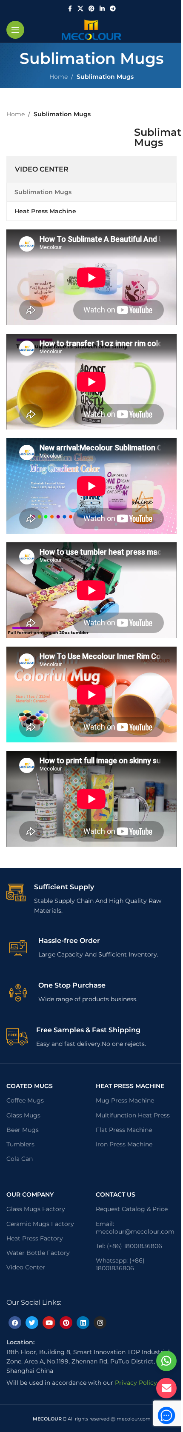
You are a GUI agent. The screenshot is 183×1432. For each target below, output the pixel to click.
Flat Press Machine (124, 1130)
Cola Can (19, 1159)
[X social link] (80, 8)
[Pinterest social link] (91, 8)
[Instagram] (100, 1322)
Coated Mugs (29, 1086)
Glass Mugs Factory (35, 1209)
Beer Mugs (22, 1130)
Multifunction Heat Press (133, 1115)
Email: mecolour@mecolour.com (135, 1227)
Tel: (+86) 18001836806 (129, 1246)
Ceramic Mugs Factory (40, 1224)
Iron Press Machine (124, 1144)
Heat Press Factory (34, 1238)
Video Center (25, 1267)
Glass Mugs (23, 1115)
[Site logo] (91, 29)
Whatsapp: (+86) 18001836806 (120, 1264)
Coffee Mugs (25, 1100)
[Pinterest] (66, 1322)
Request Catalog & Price (132, 1209)
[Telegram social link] (112, 8)
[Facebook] (15, 1322)
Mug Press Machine (125, 1100)
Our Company (30, 1194)
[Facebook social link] (70, 8)
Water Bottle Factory (38, 1253)
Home (58, 76)
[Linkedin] (83, 1322)
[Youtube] (49, 1322)
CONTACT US (115, 1194)
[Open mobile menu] (15, 29)
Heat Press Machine (130, 1086)
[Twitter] (32, 1322)
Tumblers (20, 1144)
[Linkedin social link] (102, 8)
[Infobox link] (91, 899)
